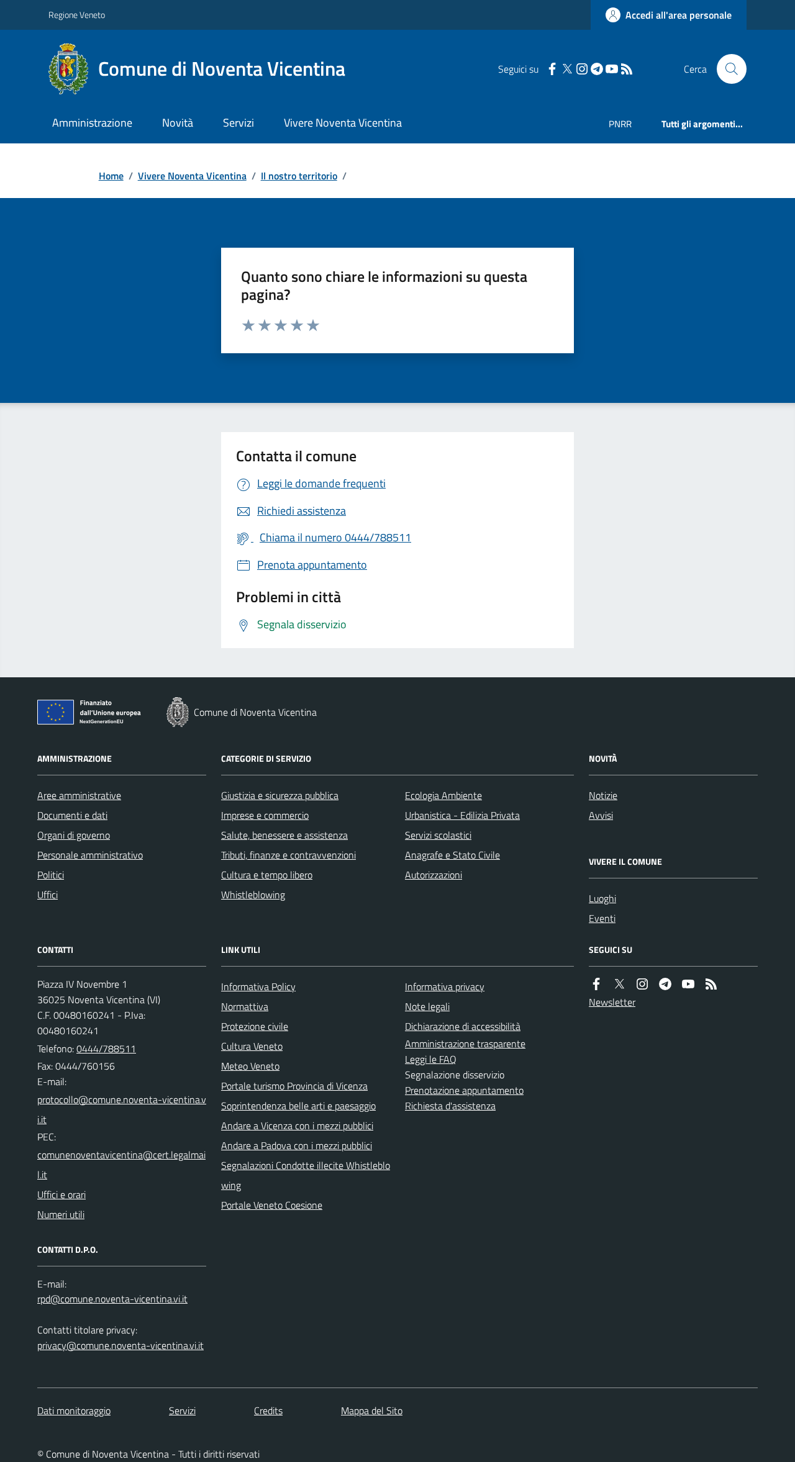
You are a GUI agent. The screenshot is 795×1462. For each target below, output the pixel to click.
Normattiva (244, 1006)
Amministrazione (92, 122)
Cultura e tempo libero (266, 874)
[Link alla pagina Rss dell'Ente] (711, 984)
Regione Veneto (76, 14)
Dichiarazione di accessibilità (462, 1026)
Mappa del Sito (371, 1410)
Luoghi (602, 898)
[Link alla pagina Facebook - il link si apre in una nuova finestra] (552, 69)
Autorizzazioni (433, 874)
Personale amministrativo (90, 854)
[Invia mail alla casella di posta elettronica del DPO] (112, 1299)
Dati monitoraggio (74, 1410)
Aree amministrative (79, 795)
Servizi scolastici (438, 835)
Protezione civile (254, 1026)
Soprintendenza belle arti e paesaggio (298, 1105)
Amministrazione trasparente (465, 1043)
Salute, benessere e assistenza (284, 835)
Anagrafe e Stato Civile (452, 854)
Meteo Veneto (250, 1065)
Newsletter (612, 1002)
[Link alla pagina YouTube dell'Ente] (688, 984)
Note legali (427, 1006)
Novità (177, 122)
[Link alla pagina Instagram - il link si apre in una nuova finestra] (582, 69)
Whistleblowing (253, 894)
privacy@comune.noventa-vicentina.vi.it (120, 1345)
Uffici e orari (61, 1194)
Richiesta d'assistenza (450, 1105)
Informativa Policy (258, 986)
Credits (268, 1410)
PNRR (620, 124)
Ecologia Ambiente (443, 795)
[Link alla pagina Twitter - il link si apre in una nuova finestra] (567, 69)
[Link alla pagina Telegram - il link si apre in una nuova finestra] (596, 69)
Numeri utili (60, 1214)
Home (111, 175)
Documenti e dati (72, 815)
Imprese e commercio (265, 815)
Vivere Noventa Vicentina (343, 122)
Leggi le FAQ (431, 1059)
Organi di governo (73, 835)
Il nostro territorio (299, 175)
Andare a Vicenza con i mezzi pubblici (297, 1125)
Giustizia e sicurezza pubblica (279, 795)
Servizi (238, 122)
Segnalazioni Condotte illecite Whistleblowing (305, 1175)
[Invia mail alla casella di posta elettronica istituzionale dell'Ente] (121, 1109)
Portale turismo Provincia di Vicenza (294, 1085)
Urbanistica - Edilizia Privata (462, 815)
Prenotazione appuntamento (464, 1090)
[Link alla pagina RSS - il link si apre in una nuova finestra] (626, 69)
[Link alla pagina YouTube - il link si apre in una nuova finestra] (611, 69)
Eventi (602, 918)
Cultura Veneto (252, 1046)
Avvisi (601, 815)
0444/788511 (106, 1048)
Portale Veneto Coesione (271, 1205)
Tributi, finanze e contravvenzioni (288, 854)
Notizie (603, 795)
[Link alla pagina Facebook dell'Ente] (596, 984)
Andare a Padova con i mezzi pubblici (296, 1145)
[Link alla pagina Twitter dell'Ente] (619, 984)
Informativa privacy (444, 986)
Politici (50, 874)
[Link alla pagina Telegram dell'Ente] (665, 984)
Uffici (47, 894)
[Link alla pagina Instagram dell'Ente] (642, 984)
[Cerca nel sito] (727, 69)
